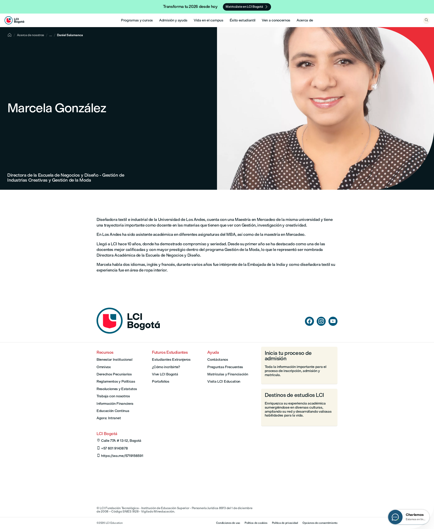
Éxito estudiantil (243, 20)
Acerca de (305, 20)
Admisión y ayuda (173, 20)
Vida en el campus (208, 20)
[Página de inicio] (128, 332)
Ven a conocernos (276, 20)
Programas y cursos (137, 20)
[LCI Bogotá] (14, 20)
